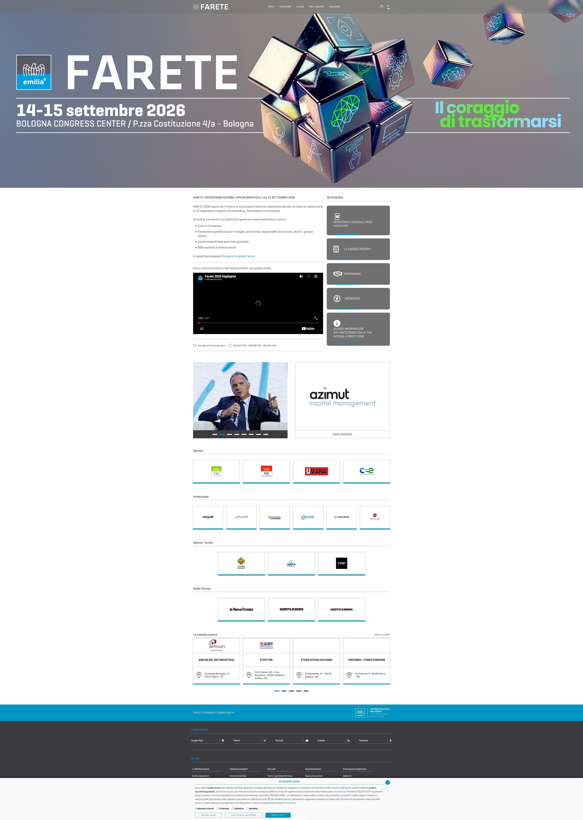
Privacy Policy (290, 803)
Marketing (253, 808)
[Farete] (210, 6)
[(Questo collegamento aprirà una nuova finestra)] (216, 472)
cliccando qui (340, 791)
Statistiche (239, 808)
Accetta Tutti (278, 815)
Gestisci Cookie (208, 815)
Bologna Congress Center (239, 256)
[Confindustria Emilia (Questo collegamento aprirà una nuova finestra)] (373, 712)
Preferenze (224, 808)
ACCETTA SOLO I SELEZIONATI (243, 815)
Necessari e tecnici (205, 808)
